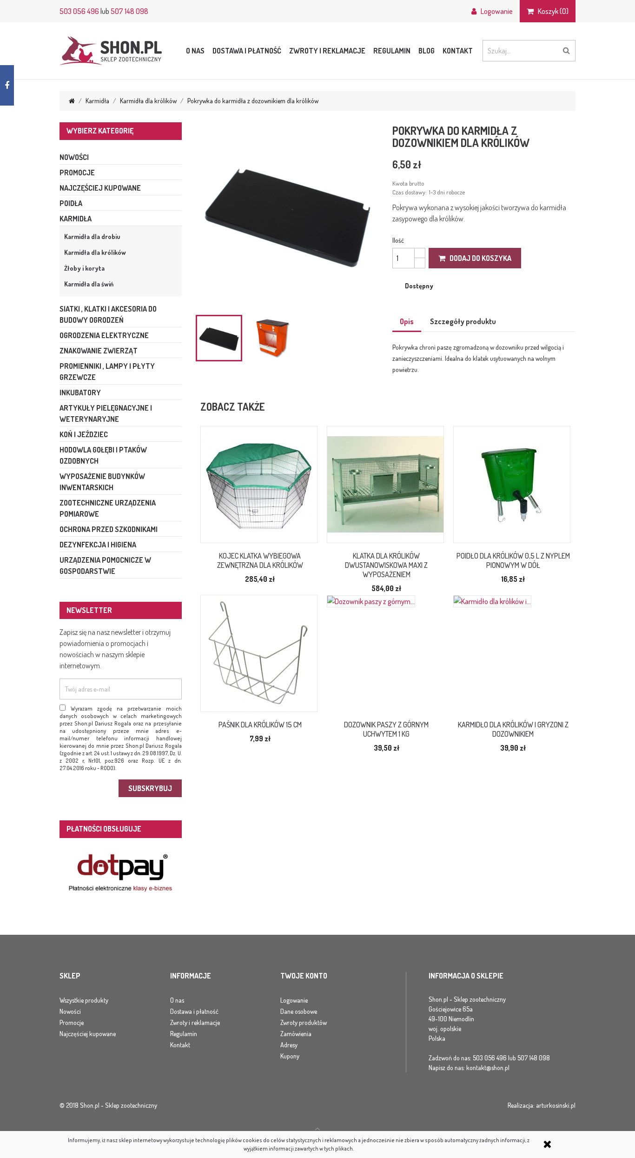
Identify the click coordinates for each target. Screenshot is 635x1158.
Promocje (77, 172)
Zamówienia (295, 1034)
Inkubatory (80, 392)
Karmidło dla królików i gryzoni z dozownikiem (513, 729)
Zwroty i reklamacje (327, 50)
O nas (195, 50)
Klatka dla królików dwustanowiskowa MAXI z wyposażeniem (386, 565)
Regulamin (391, 50)
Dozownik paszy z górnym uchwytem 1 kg (386, 729)
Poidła (71, 203)
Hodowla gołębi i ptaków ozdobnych (103, 455)
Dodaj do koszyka (478, 258)
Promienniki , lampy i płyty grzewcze (107, 371)
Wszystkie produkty (84, 1000)
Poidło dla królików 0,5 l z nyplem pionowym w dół (513, 560)
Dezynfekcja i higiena (98, 544)
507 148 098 (129, 11)
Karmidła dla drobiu (92, 236)
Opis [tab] (407, 321)
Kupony (289, 1056)
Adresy (289, 1045)
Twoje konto (303, 976)
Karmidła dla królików (95, 252)
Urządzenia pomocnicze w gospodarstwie (105, 565)
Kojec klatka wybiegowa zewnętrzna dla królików (260, 560)
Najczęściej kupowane (100, 188)
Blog (426, 50)
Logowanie (294, 1000)
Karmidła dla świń (88, 284)
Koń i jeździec (84, 434)
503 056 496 (79, 11)
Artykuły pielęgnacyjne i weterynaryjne (106, 413)
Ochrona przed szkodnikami (109, 529)
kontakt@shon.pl (487, 1067)
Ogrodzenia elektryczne (104, 335)
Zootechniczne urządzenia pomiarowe (108, 508)
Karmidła (76, 218)
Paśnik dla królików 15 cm (260, 724)
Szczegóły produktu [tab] (463, 321)
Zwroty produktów (303, 1022)
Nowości (74, 157)
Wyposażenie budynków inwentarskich (102, 482)
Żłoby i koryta (84, 268)
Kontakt (458, 50)
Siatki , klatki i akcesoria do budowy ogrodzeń (108, 314)
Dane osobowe (298, 1011)
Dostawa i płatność (246, 50)
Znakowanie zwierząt (99, 350)
